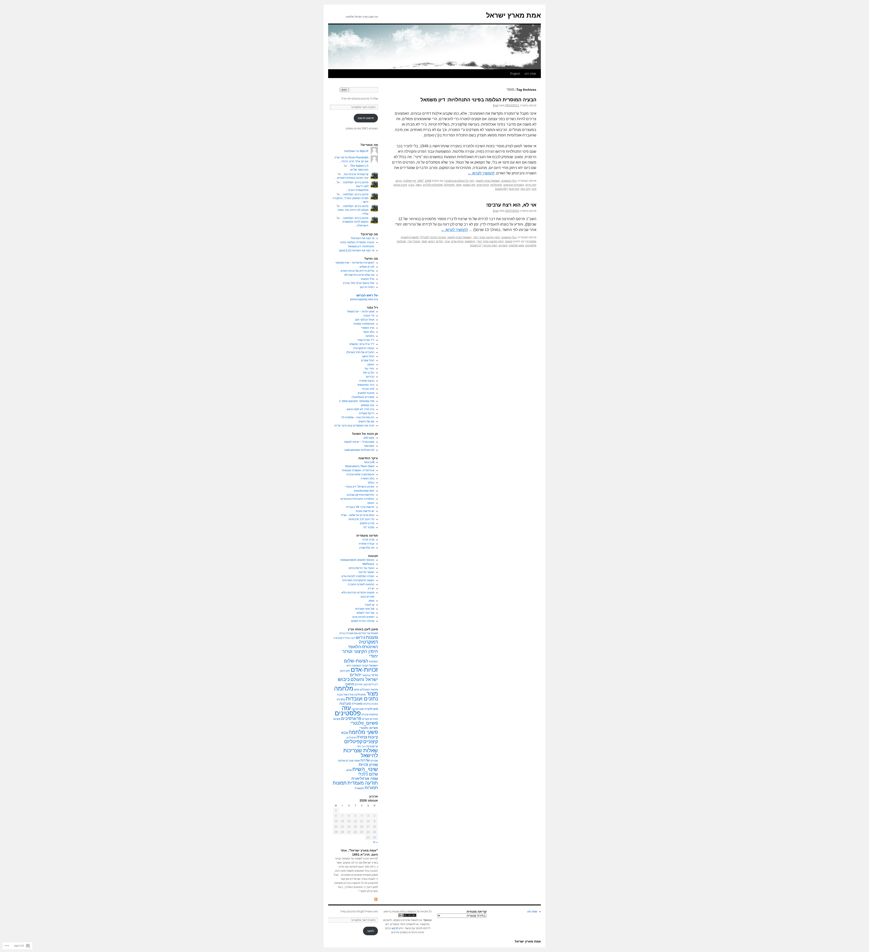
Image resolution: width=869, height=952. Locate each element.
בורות (342, 633)
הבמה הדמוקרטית (363, 348)
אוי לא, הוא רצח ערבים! (511, 204)
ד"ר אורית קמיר (365, 340)
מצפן (371, 600)
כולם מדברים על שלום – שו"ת (357, 515)
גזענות (508, 241)
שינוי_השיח (365, 769)
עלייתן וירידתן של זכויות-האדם (357, 270)
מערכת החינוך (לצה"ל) (433, 237)
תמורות (371, 787)
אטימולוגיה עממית (363, 323)
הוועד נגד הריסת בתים (361, 568)
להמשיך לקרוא (481, 173)
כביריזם (370, 376)
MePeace (368, 564)
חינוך (342, 670)
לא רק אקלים (367, 266)
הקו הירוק (530, 184)
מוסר (458, 184)
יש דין (371, 588)
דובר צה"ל (349, 638)
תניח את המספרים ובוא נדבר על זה (354, 425)
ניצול (352, 694)
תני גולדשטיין (366, 547)
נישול (419, 184)
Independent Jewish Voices (357, 560)
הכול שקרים (367, 360)
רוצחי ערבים (490, 245)
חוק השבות (469, 184)
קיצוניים (503, 245)
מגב (365, 684)
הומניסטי (369, 445)
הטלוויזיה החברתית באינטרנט (357, 498)
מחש (356, 689)
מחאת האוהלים (369, 689)
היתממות (470, 241)
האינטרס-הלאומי (363, 646)
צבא (344, 733)
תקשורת (359, 788)
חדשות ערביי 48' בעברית (360, 507)
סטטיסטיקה (358, 709)
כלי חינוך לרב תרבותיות (361, 519)
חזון (348, 670)
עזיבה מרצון (400, 184)
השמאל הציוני (370, 665)
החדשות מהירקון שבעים (360, 494)
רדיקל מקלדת (366, 413)
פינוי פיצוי (514, 188)
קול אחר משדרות (364, 608)
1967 (420, 180)
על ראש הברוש (367, 295)
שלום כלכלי (368, 774)
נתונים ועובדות (362, 699)
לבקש (395, 928)
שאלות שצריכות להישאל (360, 752)
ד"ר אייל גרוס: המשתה (361, 344)
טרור (447, 241)
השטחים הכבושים (514, 184)
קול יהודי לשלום (365, 612)
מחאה (349, 684)
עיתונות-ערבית (370, 714)
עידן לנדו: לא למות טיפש (360, 409)
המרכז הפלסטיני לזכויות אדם (357, 576)
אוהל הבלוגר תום (364, 319)
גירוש (399, 180)
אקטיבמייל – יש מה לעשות (359, 441)
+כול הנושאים (509, 180)
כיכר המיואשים (366, 384)
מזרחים (359, 684)
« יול (375, 842)
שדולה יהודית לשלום (362, 621)
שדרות (365, 760)
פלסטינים (530, 245)
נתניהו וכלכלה (370, 703)
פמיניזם (374, 719)
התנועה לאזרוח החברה (361, 584)
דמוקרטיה (368, 642)
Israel (374, 633)
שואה (357, 760)
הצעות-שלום (356, 660)
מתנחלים (449, 184)
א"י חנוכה (368, 315)
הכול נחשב (368, 356)
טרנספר (366, 675)
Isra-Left (369, 462)
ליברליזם (373, 684)
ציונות (373, 737)
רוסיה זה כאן (367, 287)
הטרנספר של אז (359, 169)
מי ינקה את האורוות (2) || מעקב (356, 250)
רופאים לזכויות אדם (363, 617)
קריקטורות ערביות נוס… (354, 174)
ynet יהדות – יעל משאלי (360, 311)
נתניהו (341, 699)
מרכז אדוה (368, 539)
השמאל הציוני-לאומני (488, 180)
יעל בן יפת (368, 372)
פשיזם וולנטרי (368, 728)
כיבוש (431, 241)
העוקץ (370, 364)
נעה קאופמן (367, 405)
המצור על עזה (366, 572)
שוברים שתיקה (345, 760)
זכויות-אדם (483, 184)
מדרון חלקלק (367, 523)
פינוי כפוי (525, 188)
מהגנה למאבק (366, 393)
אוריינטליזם (364, 633)
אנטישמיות (352, 633)
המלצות (373, 661)
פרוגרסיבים (351, 718)
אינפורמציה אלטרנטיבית (360, 474)
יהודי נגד (369, 368)
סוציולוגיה (371, 709)
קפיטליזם (353, 741)
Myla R (364, 151)
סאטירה (357, 703)
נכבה (411, 184)
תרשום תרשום (366, 118)
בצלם (371, 482)
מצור (372, 693)
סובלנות (401, 241)
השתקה (356, 665)
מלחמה (343, 688)
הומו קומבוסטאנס (364, 490)
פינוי (534, 188)
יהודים (439, 241)
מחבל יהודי (413, 241)
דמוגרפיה (339, 638)
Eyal (495, 105)
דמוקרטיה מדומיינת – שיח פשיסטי (354, 262)
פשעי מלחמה (516, 245)
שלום (349, 770)
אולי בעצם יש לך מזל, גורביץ (358, 283)
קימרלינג (351, 737)
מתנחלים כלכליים (433, 184)
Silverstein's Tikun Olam (359, 466)
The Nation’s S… (358, 165)
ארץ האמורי (367, 327)
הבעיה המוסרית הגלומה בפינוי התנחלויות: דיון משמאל (478, 99)
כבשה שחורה (366, 380)
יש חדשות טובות (365, 511)
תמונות (340, 783)
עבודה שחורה (366, 543)
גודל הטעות (367, 279)
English (515, 73)
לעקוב (370, 931)
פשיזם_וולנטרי (364, 723)
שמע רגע (530, 73)
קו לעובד (369, 604)
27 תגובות (476, 245)
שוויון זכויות (368, 764)
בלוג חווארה (367, 478)
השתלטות (350, 151)
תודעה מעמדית (362, 782)
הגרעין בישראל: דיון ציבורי (359, 486)
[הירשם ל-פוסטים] (376, 899)
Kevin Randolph (358, 157)
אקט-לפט (368, 437)
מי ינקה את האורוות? (362, 238)
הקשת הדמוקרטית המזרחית (358, 580)
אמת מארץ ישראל (513, 15)
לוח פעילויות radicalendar (359, 450)
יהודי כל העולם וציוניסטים (459, 180)
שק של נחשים (366, 421)
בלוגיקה (369, 336)
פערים (365, 719)
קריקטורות (372, 746)
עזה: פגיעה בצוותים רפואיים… (351, 177)
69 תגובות (500, 188)
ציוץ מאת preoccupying (364, 299)
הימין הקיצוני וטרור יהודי (486, 237)
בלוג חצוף (368, 331)
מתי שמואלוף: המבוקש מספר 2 (356, 401)
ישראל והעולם (364, 679)
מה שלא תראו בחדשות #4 (359, 274)
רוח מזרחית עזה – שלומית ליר (357, 417)
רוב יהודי (361, 746)
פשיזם (336, 719)
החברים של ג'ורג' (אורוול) (360, 352)
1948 (428, 180)
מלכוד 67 (369, 527)
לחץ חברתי (368, 388)
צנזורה (361, 737)
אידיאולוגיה (409, 180)
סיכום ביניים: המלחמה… (354, 182)
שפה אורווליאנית (364, 778)
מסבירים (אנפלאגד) (363, 397)
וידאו (348, 665)
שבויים (374, 760)
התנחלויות (496, 184)
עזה (346, 707)
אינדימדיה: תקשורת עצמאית (358, 470)
